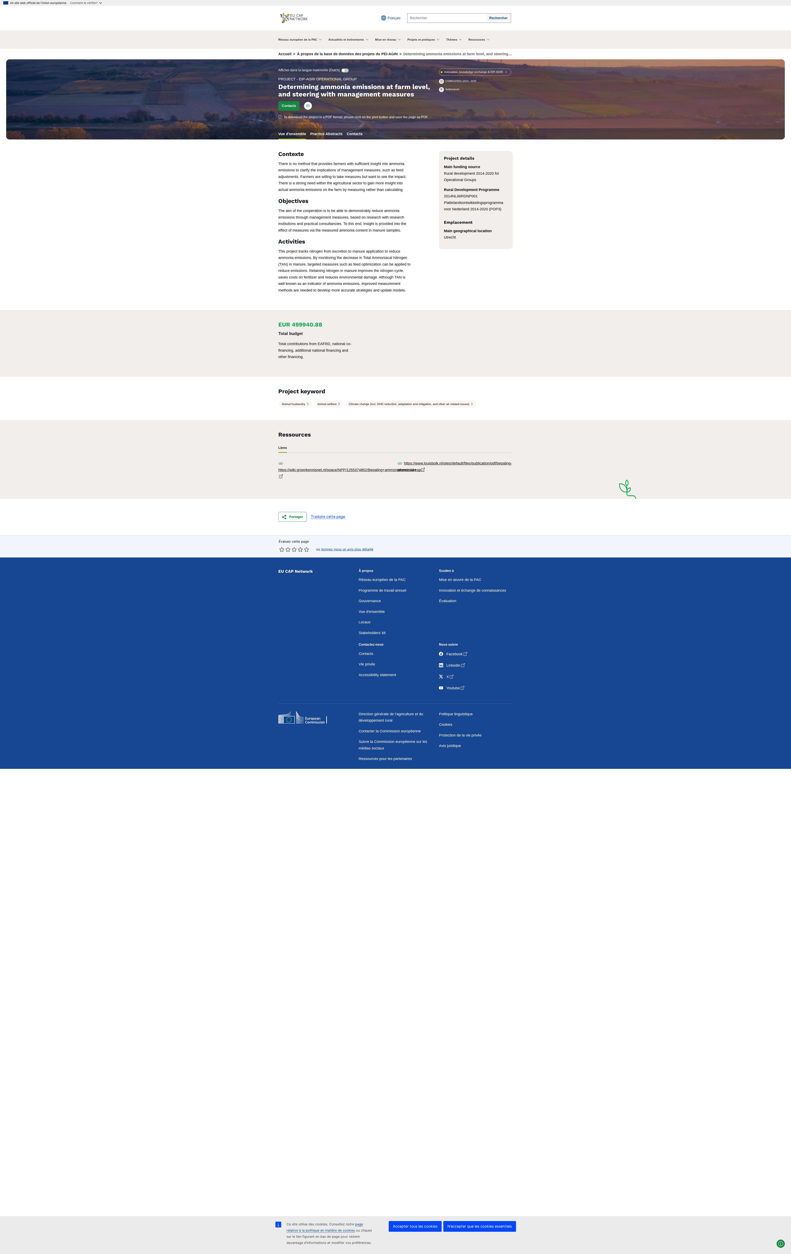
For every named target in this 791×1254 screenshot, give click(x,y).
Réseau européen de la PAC (297, 39)
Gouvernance (370, 601)
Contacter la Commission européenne (390, 731)
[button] (289, 106)
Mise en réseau (385, 39)
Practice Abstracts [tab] (326, 134)
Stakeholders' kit (372, 633)
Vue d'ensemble (372, 612)
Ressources (476, 39)
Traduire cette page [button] (328, 516)
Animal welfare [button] (327, 404)
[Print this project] (308, 106)
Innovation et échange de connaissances (472, 590)
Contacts (366, 654)
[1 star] (282, 549)
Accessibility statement (377, 675)
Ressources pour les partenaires (385, 759)
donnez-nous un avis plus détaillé (347, 549)
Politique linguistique (456, 714)
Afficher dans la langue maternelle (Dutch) (309, 70)
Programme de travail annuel (382, 590)
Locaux (365, 622)
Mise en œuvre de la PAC (460, 580)
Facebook (457, 654)
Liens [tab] (282, 448)
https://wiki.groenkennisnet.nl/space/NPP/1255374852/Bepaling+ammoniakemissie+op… (351, 473)
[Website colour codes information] (781, 1244)
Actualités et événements (346, 39)
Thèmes (451, 39)
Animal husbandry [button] (294, 404)
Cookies (445, 724)
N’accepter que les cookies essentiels (479, 1226)
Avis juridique (450, 746)
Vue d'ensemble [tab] (292, 134)
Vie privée (367, 664)
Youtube (455, 688)
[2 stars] (285, 549)
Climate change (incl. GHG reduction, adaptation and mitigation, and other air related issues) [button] (409, 404)
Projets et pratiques (421, 39)
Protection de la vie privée (460, 735)
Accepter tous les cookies (415, 1226)
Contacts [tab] (355, 134)
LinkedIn (456, 665)
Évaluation (447, 601)
